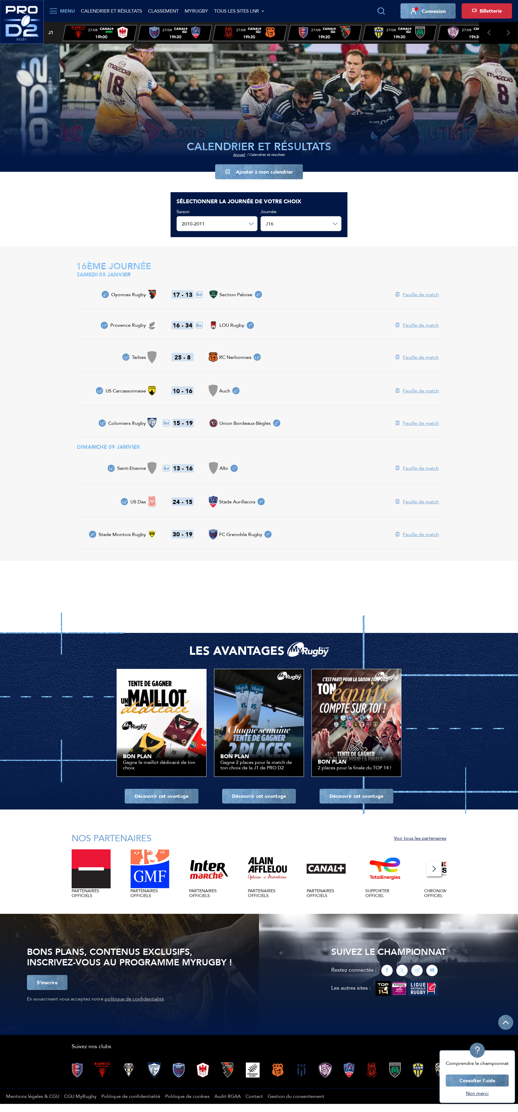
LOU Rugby (231, 325)
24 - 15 (182, 501)
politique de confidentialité (134, 998)
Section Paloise (235, 294)
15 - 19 (183, 423)
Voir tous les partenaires (420, 838)
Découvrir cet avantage (162, 796)
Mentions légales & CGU (32, 1096)
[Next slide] (508, 33)
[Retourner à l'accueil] (22, 21)
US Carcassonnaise (126, 390)
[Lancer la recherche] (381, 11)
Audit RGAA (227, 1096)
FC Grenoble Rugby (240, 534)
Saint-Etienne (131, 468)
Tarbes (139, 357)
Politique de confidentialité (130, 1096)
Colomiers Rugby (127, 423)
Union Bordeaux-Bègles (245, 423)
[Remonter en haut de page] (505, 1022)
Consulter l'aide (477, 1080)
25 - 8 (182, 357)
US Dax (138, 501)
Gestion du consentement (296, 1096)
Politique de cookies (187, 1096)
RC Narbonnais (235, 357)
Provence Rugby (128, 325)
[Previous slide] (489, 33)
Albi (223, 468)
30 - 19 (182, 534)
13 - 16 (183, 468)
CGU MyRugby (80, 1096)
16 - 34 (182, 325)
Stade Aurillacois (237, 501)
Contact (254, 1096)
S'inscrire (47, 982)
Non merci (477, 1093)
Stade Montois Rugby (122, 534)
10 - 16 (182, 390)
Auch (224, 390)
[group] (99, 33)
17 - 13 (182, 294)
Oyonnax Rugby (128, 294)
